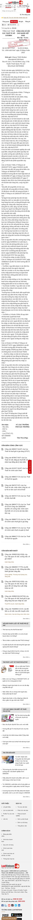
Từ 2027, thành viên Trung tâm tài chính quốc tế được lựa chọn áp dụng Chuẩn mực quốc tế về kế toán (22, 761)
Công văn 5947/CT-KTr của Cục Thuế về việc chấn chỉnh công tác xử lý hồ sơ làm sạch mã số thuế (17, 487)
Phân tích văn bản (23, 810)
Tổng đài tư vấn (22, 826)
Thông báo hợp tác (8, 859)
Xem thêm (26, 544)
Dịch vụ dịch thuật (23, 819)
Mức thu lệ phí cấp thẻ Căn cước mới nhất (15, 724)
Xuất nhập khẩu (9, 562)
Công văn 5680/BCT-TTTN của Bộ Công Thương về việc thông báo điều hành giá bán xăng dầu (17, 569)
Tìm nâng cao (25, 14)
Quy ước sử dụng (8, 845)
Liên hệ (5, 819)
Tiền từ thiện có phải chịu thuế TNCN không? (16, 640)
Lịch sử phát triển (8, 810)
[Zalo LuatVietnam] (6, 905)
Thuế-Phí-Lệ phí (9, 604)
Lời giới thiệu (7, 807)
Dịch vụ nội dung (22, 822)
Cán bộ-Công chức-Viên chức (20, 614)
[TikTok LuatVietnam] (12, 905)
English (23, 5)
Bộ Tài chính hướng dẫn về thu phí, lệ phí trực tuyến (22, 717)
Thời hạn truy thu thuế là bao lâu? (12, 629)
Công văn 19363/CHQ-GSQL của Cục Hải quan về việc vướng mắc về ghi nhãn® (17, 557)
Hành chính (8, 614)
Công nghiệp (8, 574)
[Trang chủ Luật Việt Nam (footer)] (15, 866)
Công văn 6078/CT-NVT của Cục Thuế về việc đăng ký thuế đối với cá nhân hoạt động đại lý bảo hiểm (17, 460)
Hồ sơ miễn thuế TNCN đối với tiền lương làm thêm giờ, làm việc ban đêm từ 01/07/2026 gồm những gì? (22, 670)
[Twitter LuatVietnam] (16, 905)
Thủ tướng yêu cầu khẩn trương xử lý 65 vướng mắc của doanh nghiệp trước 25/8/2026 (15, 771)
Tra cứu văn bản (22, 807)
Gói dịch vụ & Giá (15, 5)
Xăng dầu (7, 576)
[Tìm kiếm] (28, 11)
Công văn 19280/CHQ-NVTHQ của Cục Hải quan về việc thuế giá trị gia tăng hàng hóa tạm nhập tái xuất (17, 598)
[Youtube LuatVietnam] (9, 905)
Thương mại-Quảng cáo (20, 574)
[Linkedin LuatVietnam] (19, 905)
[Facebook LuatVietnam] (2, 905)
